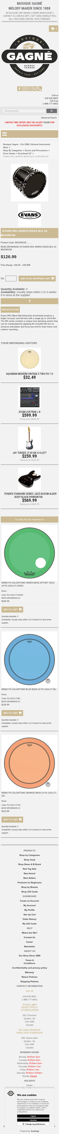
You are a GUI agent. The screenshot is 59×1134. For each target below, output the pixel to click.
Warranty (29, 972)
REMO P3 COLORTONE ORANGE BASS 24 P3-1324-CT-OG (29, 794)
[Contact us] (34, 88)
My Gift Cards (30, 923)
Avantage (35, 1131)
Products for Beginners (30, 882)
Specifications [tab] (10, 309)
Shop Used (29, 859)
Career (29, 942)
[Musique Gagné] (29, 56)
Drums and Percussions (36, 150)
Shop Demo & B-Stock (29, 864)
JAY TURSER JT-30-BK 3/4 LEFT (29, 452)
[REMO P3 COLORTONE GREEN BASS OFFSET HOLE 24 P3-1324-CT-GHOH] (29, 553)
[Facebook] (19, 88)
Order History (29, 919)
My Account (12, 13)
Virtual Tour (32, 19)
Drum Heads (9, 153)
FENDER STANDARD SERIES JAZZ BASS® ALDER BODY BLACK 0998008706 (30, 495)
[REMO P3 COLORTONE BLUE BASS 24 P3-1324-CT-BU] (29, 659)
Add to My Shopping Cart (35, 278)
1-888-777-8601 (50, 103)
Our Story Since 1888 (29, 955)
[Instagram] (24, 88)
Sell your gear (16, 19)
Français (45, 19)
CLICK (47, 122)
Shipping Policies (29, 981)
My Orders (25, 13)
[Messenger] (29, 88)
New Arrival (29, 873)
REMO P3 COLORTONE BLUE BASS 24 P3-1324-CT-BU (29, 689)
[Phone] (39, 88)
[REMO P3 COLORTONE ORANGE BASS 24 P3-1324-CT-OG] (29, 763)
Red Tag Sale (29, 869)
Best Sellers (29, 878)
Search (51, 111)
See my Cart (29, 914)
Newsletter (49, 16)
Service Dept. (23, 16)
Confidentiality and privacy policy (29, 968)
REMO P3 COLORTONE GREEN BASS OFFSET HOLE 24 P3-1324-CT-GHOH (28, 584)
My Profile (29, 910)
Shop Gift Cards (29, 891)
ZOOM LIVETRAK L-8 (29, 411)
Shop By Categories (12, 150)
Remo (4, 591)
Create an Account (42, 13)
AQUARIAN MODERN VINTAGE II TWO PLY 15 (29, 373)
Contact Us (29, 937)
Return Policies (29, 977)
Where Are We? (29, 933)
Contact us (9, 16)
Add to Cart (10, 609)
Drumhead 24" (25, 153)
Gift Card (36, 16)
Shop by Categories (29, 855)
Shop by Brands (29, 887)
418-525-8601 (51, 98)
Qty (2, 278)
